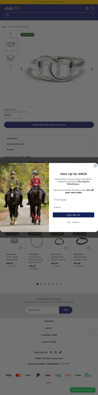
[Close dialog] (95, 165)
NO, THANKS (73, 222)
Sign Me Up (73, 215)
